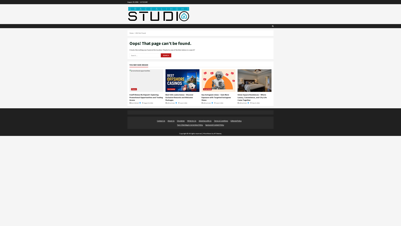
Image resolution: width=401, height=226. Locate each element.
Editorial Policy (236, 121)
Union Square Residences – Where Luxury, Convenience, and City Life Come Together (252, 97)
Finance (134, 89)
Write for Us (191, 121)
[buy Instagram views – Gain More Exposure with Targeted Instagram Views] (218, 80)
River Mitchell (135, 103)
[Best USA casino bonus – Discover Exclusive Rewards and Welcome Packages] (182, 80)
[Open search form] (273, 26)
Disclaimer (181, 121)
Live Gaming (171, 89)
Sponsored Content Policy (214, 125)
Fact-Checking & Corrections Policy (190, 125)
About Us (171, 121)
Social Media (207, 89)
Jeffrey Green (171, 103)
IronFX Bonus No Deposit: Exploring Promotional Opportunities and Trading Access (146, 97)
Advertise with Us (205, 121)
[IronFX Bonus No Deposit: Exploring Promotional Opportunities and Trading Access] (146, 80)
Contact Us (161, 121)
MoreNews (207, 133)
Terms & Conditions (221, 121)
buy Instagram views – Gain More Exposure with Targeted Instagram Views (216, 97)
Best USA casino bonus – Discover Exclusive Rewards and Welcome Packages (179, 97)
